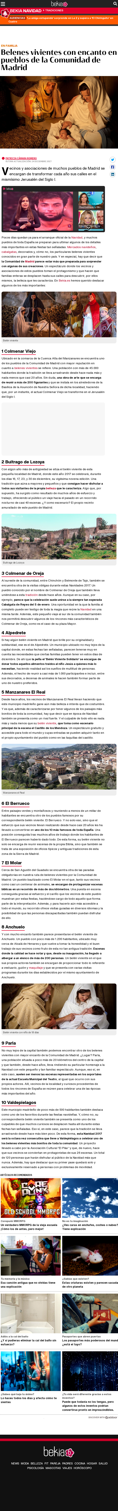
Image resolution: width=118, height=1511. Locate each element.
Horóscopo (83, 1468)
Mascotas (53, 1468)
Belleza (37, 1463)
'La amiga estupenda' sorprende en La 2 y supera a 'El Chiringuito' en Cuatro (60, 19)
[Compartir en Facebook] (113, 167)
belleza (51, 488)
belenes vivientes (26, 368)
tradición (32, 595)
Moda (25, 1463)
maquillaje (36, 968)
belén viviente (46, 723)
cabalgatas (9, 252)
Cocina (80, 1463)
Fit (47, 1463)
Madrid (30, 261)
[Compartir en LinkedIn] (113, 174)
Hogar (92, 1463)
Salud (103, 1463)
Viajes (67, 1468)
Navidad (76, 237)
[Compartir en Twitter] (113, 160)
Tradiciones (54, 10)
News (15, 1463)
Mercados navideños (81, 247)
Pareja (55, 1463)
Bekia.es (64, 280)
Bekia (25, 11)
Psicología (35, 1468)
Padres (67, 1463)
